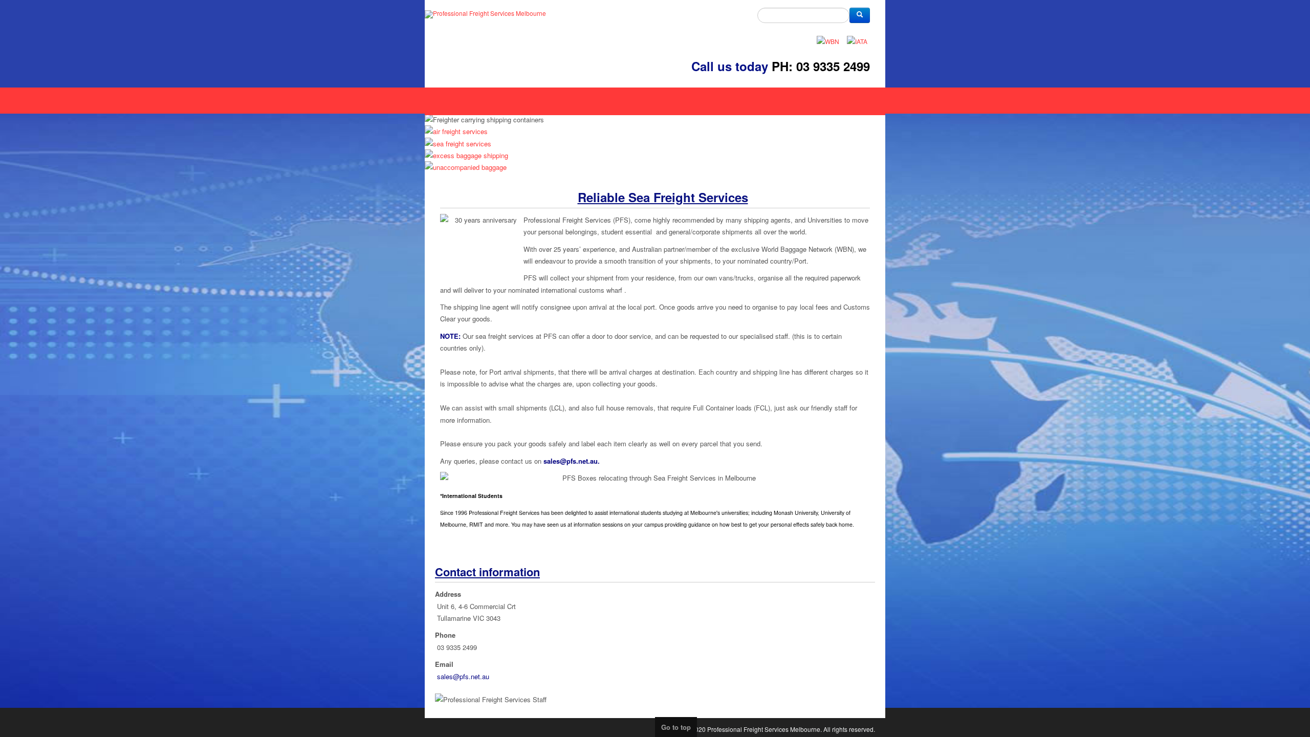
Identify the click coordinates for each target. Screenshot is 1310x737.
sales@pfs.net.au (582, 495)
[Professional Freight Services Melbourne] (485, 14)
